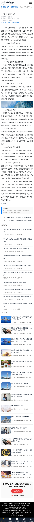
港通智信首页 (5, 7)
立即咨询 (17, 491)
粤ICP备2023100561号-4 (17, 515)
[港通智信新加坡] (3, 2)
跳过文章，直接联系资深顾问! (10, 22)
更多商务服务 (14, 7)
